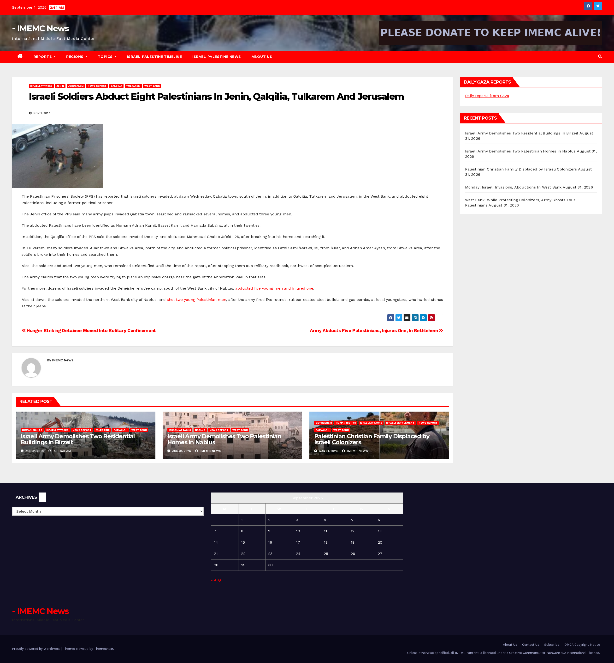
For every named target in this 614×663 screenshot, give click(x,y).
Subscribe (551, 644)
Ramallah (120, 430)
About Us (262, 57)
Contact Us (530, 644)
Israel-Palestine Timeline (154, 57)
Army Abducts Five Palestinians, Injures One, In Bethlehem (374, 330)
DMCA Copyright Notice (582, 644)
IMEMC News (62, 360)
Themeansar (103, 649)
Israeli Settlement (400, 422)
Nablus (200, 430)
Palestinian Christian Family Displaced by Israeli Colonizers (371, 439)
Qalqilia (116, 86)
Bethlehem (324, 422)
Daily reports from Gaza (487, 95)
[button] (600, 56)
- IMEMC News (40, 28)
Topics (106, 57)
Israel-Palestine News (216, 57)
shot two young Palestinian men (196, 299)
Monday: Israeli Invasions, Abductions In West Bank (513, 187)
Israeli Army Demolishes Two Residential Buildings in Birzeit (78, 439)
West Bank (152, 86)
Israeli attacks (41, 86)
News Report (97, 86)
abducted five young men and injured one (274, 288)
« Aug (216, 580)
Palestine (102, 430)
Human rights (32, 430)
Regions (75, 57)
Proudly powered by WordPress (36, 649)
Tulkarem (133, 86)
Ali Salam (62, 451)
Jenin (60, 86)
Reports (43, 57)
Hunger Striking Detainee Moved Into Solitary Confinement (91, 330)
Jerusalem (75, 86)
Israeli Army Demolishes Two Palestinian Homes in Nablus (224, 439)
